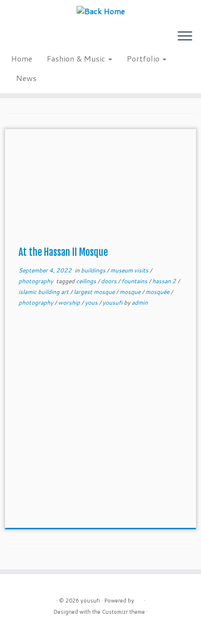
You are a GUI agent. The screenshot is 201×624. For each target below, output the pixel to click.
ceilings (87, 281)
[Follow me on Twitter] (19, 39)
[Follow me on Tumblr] (44, 39)
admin (140, 302)
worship (69, 302)
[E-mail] (10, 39)
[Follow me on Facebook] (27, 39)
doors (109, 281)
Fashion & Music (77, 58)
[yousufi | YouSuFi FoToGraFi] (100, 11)
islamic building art (44, 292)
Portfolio (144, 58)
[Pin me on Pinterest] (68, 39)
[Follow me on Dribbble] (77, 39)
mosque (131, 292)
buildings (94, 270)
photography (37, 281)
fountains (135, 281)
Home (21, 58)
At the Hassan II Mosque (63, 252)
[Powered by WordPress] (139, 598)
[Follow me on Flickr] (52, 39)
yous (92, 302)
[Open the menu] (185, 36)
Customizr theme (123, 612)
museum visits (130, 270)
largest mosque (95, 292)
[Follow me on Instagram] (35, 39)
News (26, 77)
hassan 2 (165, 281)
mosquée (158, 292)
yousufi (113, 302)
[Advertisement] (100, 423)
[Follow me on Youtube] (60, 39)
